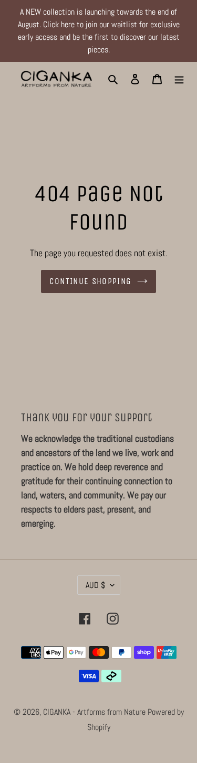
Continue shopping (90, 281)
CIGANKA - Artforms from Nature (95, 711)
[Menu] (179, 79)
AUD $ (95, 585)
